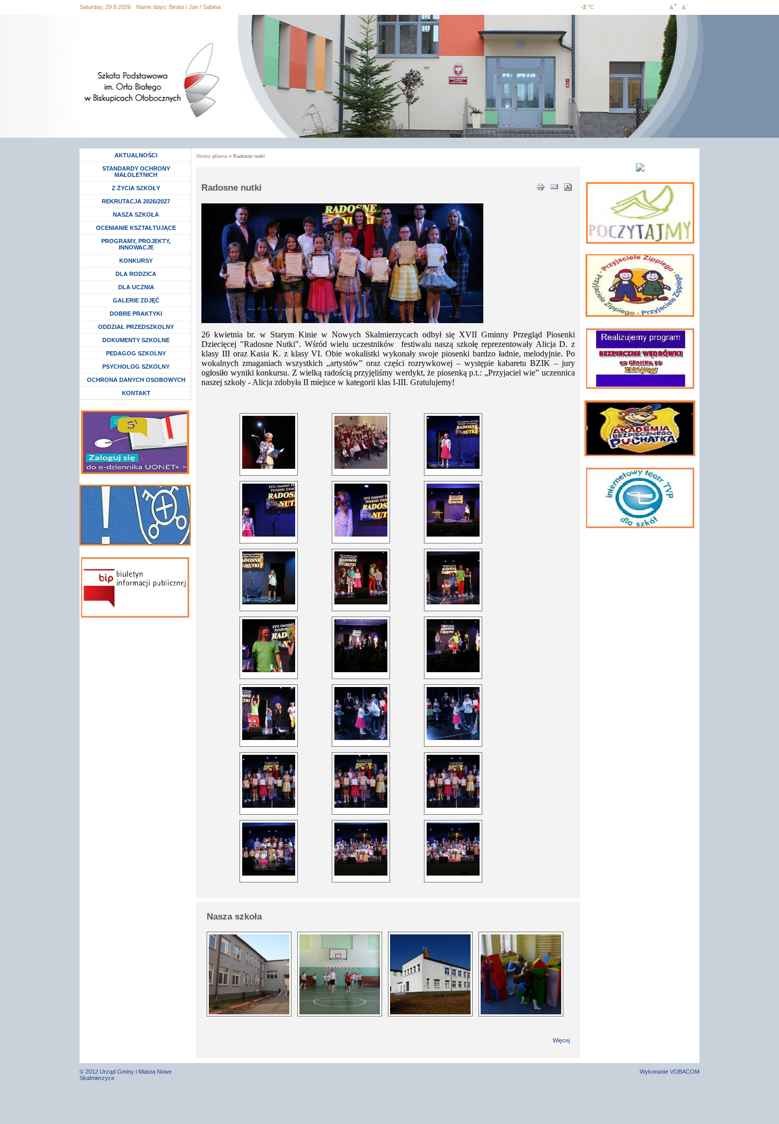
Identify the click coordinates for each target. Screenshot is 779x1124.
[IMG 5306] (453, 781)
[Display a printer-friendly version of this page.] (540, 186)
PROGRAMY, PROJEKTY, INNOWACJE (136, 244)
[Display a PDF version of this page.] (568, 186)
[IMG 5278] (268, 645)
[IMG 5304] (268, 781)
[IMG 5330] (453, 849)
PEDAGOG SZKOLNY (136, 353)
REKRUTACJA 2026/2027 (136, 201)
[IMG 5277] (453, 577)
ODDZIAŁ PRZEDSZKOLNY (136, 327)
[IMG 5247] (453, 510)
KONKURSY (138, 260)
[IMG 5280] (453, 645)
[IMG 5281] (268, 713)
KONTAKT (136, 393)
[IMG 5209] (360, 442)
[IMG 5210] (453, 442)
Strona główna (211, 156)
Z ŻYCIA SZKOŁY (136, 188)
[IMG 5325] (268, 849)
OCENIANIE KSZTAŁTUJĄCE (136, 228)
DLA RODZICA (136, 274)
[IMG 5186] (268, 442)
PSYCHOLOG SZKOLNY (136, 366)
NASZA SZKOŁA (136, 214)
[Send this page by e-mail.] (554, 186)
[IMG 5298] (453, 713)
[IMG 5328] (360, 849)
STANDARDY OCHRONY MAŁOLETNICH (136, 171)
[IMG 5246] (360, 510)
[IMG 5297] (360, 713)
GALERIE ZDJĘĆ (136, 300)
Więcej (561, 1040)
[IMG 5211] (268, 510)
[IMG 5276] (360, 577)
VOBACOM (685, 1071)
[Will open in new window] (640, 213)
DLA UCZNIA (137, 287)
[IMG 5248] (268, 577)
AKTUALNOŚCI (135, 155)
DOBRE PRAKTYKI (136, 313)
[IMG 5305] (360, 781)
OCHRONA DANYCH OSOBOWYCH (136, 380)
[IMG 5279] (360, 645)
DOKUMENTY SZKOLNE (136, 340)
